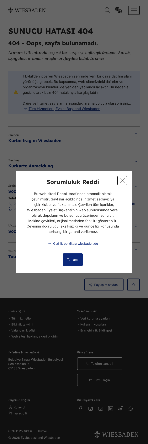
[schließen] (122, 180)
